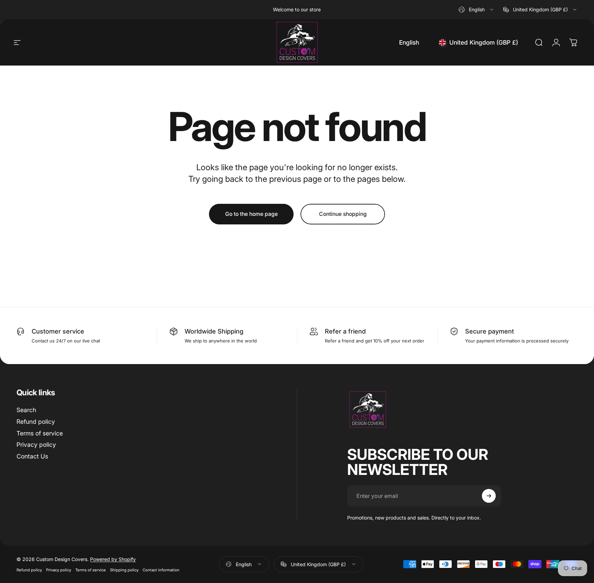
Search (26, 409)
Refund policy (35, 421)
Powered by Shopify (113, 559)
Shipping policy (124, 570)
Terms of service (39, 433)
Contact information (161, 570)
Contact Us (32, 456)
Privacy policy (36, 444)
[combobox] (476, 9)
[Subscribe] (489, 496)
